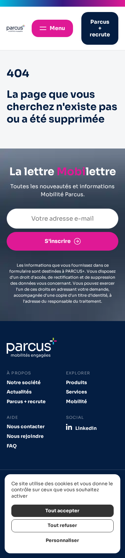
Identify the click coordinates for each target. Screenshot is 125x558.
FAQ (12, 446)
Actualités (19, 392)
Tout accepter (62, 511)
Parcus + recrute (26, 401)
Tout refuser (62, 525)
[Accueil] (16, 28)
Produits (76, 382)
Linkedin (86, 428)
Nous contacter (26, 427)
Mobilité (76, 401)
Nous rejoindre (25, 436)
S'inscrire (58, 241)
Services (76, 392)
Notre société (24, 382)
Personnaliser (62, 540)
